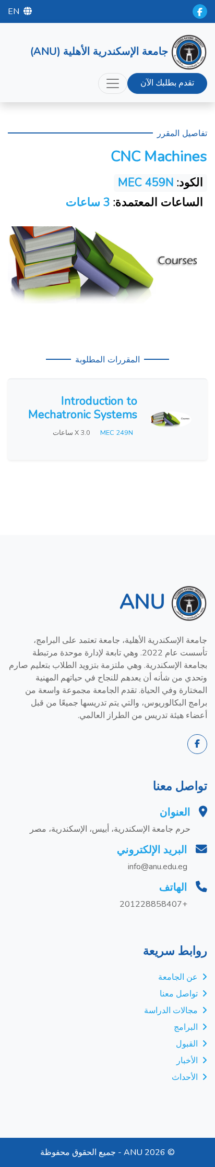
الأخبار (187, 1060)
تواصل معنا (179, 994)
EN (13, 11)
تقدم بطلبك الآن (167, 83)
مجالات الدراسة (171, 1010)
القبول (187, 1044)
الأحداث (185, 1077)
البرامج (186, 1027)
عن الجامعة (178, 977)
